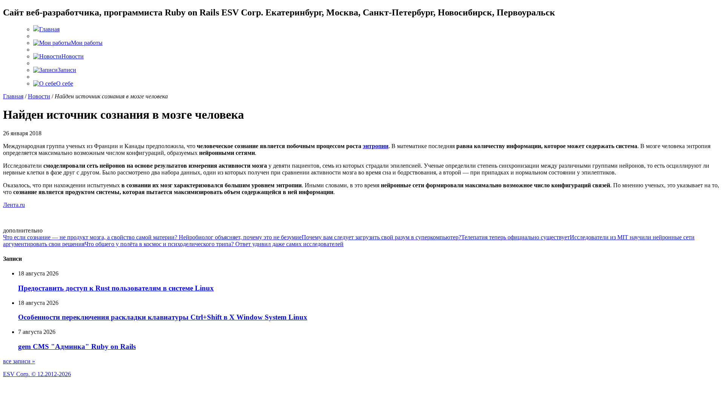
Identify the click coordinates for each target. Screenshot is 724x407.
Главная (13, 96)
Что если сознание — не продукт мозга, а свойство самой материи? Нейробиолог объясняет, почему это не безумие (152, 237)
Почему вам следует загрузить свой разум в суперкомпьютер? (381, 237)
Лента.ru (14, 205)
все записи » (19, 361)
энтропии (375, 146)
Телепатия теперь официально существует (515, 237)
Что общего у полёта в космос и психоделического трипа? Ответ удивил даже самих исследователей (214, 244)
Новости (39, 96)
